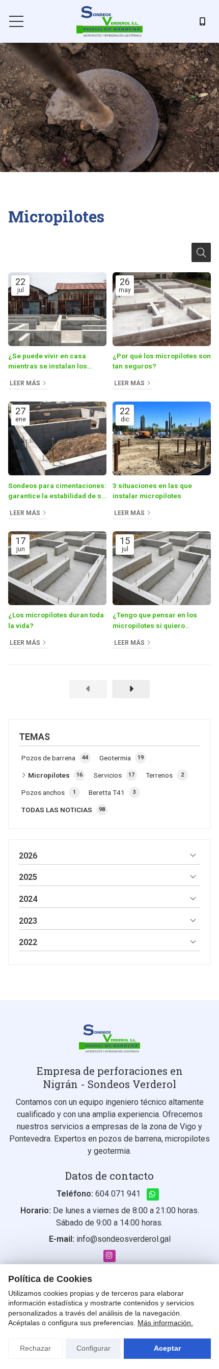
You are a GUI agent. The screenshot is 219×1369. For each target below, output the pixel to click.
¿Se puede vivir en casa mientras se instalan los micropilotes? (47, 362)
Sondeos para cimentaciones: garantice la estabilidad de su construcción (57, 491)
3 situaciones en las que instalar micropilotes (152, 490)
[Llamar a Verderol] (203, 21)
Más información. (165, 1323)
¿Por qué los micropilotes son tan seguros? (162, 361)
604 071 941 (118, 1194)
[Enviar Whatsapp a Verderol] (153, 1194)
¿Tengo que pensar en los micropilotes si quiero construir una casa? (155, 621)
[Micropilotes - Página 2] (131, 689)
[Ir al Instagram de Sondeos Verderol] (109, 1256)
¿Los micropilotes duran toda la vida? (56, 620)
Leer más (25, 383)
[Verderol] (109, 21)
